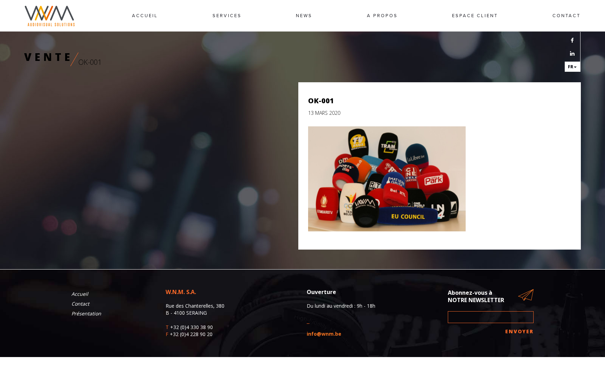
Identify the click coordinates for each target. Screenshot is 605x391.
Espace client (475, 16)
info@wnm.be (324, 333)
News (304, 16)
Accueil (145, 16)
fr (570, 67)
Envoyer (519, 331)
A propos (382, 16)
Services (227, 16)
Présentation (86, 313)
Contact (566, 16)
